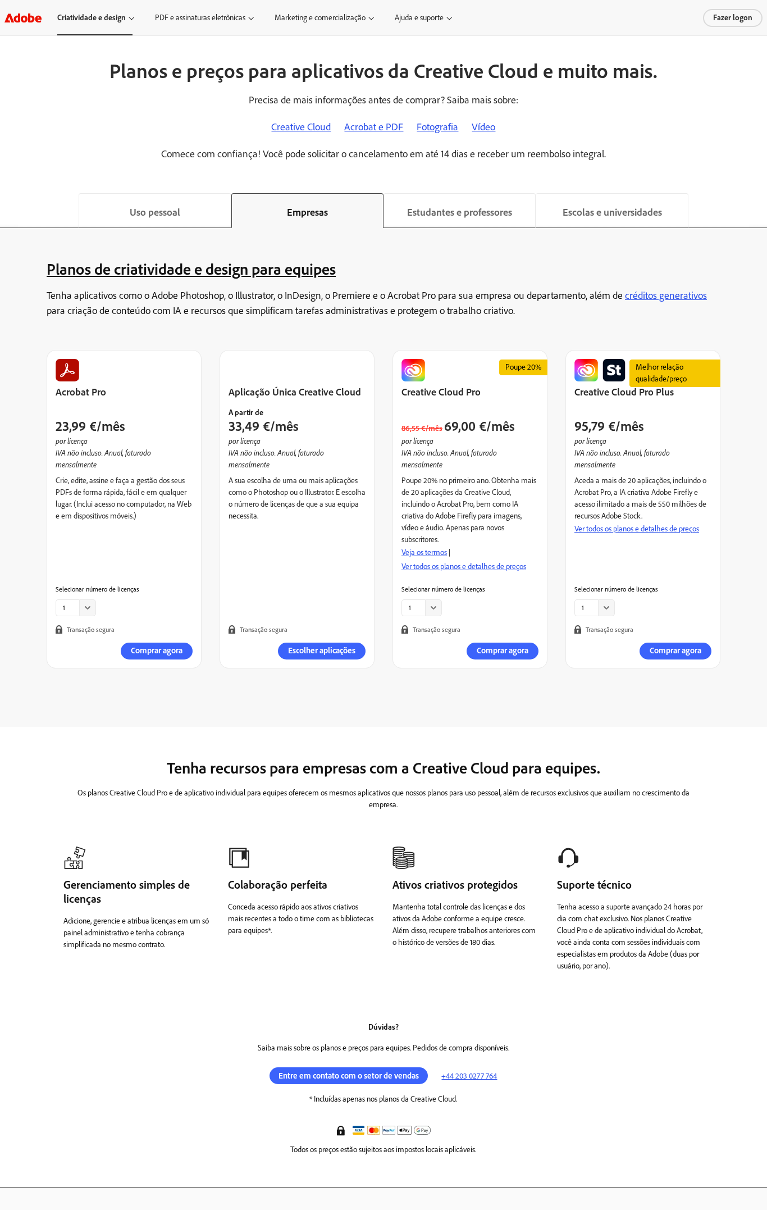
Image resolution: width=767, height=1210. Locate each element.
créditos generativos (666, 295)
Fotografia (437, 127)
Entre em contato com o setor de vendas (349, 1076)
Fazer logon (732, 17)
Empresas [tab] (307, 212)
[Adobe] (23, 17)
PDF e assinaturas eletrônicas (200, 17)
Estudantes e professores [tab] (459, 212)
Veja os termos (424, 552)
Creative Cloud (301, 127)
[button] (342, 1129)
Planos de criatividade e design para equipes (191, 269)
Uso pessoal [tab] (155, 212)
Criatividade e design (91, 17)
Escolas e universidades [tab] (612, 212)
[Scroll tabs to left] (9, 210)
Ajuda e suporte (419, 17)
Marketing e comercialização (320, 17)
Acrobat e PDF (373, 127)
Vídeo (483, 127)
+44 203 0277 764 (469, 1076)
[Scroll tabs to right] (758, 210)
